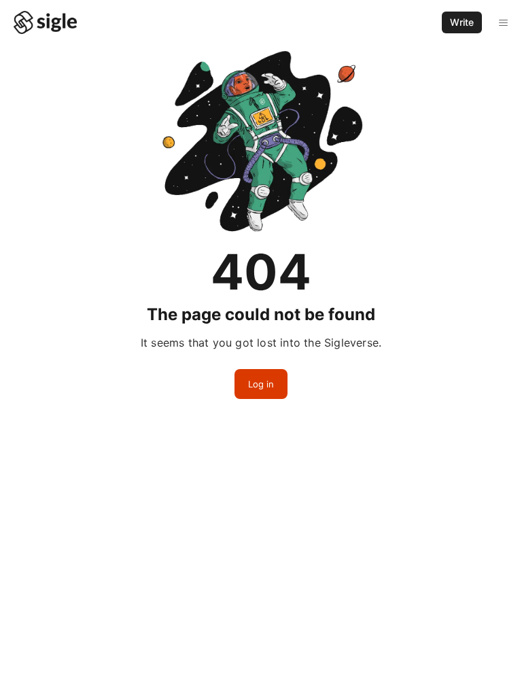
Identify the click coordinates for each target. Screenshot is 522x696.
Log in (261, 384)
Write (462, 22)
